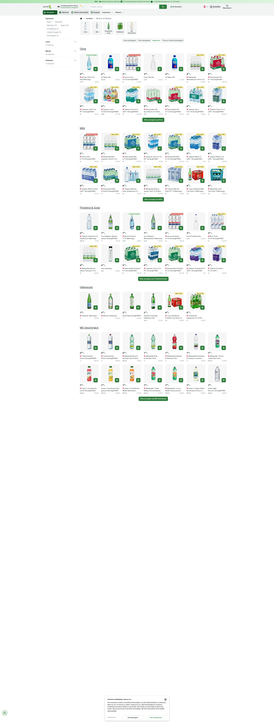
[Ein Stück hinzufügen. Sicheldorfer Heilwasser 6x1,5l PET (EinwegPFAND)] (202, 307)
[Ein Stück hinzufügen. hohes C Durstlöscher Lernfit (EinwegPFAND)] (95, 380)
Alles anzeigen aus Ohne (153, 120)
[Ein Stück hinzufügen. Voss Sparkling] (117, 260)
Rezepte (96, 12)
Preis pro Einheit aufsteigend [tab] (172, 40)
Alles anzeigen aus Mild (153, 199)
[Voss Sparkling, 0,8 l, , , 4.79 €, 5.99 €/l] (110, 254)
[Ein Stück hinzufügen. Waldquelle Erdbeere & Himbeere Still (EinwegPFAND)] (181, 348)
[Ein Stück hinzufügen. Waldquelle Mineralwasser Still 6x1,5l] (202, 69)
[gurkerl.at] (81, 18)
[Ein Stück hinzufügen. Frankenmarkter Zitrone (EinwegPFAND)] (95, 348)
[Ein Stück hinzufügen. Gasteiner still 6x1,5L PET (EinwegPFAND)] (95, 101)
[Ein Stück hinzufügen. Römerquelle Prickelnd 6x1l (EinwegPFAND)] (138, 260)
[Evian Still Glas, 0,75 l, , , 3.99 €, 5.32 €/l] (153, 62)
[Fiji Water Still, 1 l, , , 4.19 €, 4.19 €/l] (174, 62)
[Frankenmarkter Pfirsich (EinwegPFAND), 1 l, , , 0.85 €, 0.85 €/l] (110, 341)
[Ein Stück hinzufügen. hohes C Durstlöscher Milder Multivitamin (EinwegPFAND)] (138, 380)
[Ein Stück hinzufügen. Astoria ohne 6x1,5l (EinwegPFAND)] (138, 69)
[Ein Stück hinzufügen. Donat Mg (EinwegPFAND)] (138, 307)
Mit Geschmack (89, 327)
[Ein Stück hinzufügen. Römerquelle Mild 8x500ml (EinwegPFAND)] (117, 181)
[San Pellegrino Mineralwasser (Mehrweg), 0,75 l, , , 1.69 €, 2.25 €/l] (153, 221)
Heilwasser (86, 287)
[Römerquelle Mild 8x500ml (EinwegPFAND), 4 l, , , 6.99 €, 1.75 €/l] (110, 174)
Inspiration (106, 12)
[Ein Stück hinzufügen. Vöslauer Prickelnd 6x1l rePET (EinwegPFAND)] (202, 260)
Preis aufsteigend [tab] (130, 40)
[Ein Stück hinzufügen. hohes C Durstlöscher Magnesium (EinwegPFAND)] (117, 380)
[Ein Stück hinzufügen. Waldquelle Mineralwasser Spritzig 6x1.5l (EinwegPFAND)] (95, 260)
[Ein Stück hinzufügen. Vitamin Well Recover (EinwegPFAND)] (224, 380)
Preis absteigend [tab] (144, 40)
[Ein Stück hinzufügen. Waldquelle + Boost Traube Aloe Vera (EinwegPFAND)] (224, 348)
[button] (215, 6)
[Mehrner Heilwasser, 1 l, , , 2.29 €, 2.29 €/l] (110, 301)
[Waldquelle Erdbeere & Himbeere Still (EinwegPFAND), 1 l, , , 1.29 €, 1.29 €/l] (174, 341)
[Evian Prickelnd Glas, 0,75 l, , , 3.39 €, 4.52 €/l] (196, 221)
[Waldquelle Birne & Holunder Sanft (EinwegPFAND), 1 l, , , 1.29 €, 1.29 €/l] (153, 341)
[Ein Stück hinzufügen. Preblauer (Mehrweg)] (95, 307)
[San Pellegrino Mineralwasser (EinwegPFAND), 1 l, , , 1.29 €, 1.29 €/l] (110, 221)
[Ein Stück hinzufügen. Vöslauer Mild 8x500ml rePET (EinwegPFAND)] (95, 181)
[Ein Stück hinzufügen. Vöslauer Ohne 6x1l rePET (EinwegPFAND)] (138, 101)
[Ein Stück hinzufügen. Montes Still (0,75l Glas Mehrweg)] (95, 69)
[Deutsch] (205, 7)
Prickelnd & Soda (90, 207)
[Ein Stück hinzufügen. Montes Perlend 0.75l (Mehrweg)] (138, 228)
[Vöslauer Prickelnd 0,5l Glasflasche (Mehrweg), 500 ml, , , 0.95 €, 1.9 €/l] (89, 221)
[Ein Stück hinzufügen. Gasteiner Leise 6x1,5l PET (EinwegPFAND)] (160, 148)
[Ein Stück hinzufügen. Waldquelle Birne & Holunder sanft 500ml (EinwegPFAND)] (138, 348)
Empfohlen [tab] (156, 40)
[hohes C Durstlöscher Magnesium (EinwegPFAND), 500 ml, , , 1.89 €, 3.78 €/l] (110, 373)
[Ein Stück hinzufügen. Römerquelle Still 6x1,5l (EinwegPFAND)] (181, 101)
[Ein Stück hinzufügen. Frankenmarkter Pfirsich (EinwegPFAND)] (117, 348)
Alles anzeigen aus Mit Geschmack (153, 399)
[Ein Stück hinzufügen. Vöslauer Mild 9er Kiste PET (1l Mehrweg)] (181, 181)
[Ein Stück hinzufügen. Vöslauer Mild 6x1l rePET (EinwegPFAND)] (202, 148)
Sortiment (50, 12)
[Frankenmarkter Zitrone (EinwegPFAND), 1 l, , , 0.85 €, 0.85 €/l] (89, 341)
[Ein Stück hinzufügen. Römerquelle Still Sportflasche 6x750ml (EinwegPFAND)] (160, 101)
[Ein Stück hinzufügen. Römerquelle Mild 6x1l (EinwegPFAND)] (138, 148)
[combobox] (124, 7)
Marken (118, 12)
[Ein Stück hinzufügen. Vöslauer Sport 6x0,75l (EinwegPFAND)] (202, 101)
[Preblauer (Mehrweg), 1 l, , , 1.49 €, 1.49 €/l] (89, 301)
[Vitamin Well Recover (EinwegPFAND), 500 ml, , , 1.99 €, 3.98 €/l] (217, 373)
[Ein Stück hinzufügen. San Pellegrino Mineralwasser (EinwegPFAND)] (117, 228)
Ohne (83, 48)
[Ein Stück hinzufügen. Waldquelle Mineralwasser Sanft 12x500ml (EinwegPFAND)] (160, 181)
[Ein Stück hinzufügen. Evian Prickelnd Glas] (202, 228)
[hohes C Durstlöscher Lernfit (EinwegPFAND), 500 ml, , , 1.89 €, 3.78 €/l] (89, 373)
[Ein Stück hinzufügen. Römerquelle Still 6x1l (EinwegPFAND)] (224, 69)
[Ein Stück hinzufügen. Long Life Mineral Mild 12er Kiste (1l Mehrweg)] (202, 181)
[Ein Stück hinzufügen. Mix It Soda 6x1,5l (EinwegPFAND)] (224, 228)
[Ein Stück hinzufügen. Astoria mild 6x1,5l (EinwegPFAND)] (95, 148)
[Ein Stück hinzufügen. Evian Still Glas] (160, 69)
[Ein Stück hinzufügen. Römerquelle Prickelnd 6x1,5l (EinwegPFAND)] (181, 260)
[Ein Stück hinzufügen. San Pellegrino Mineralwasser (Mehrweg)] (160, 228)
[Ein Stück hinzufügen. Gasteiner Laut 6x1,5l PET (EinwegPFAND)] (160, 260)
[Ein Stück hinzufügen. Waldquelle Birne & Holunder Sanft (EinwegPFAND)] (160, 348)
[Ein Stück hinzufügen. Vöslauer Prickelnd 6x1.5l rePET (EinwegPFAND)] (224, 260)
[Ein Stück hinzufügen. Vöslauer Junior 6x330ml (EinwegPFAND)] (117, 101)
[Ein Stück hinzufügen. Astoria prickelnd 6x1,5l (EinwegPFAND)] (181, 228)
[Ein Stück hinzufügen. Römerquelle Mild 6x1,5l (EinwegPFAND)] (181, 148)
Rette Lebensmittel (81, 12)
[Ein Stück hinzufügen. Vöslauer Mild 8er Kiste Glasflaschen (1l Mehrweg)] (138, 181)
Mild (82, 128)
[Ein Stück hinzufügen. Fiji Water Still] (117, 69)
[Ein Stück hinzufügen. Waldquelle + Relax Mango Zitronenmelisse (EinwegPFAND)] (160, 380)
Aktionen (65, 12)
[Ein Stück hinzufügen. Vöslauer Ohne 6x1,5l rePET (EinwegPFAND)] (224, 101)
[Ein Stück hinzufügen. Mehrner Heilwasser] (117, 307)
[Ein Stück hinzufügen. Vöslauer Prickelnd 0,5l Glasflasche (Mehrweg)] (95, 228)
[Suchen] (163, 7)
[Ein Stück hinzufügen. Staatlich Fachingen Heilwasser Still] (160, 307)
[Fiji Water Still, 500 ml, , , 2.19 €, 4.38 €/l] (110, 62)
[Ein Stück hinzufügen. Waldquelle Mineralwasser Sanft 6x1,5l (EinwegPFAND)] (117, 148)
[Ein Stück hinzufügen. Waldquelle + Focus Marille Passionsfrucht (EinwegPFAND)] (181, 380)
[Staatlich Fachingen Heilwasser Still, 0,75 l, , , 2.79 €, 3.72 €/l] (153, 301)
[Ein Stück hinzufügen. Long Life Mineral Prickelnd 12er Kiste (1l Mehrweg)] (181, 307)
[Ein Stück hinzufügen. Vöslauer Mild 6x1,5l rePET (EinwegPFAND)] (224, 148)
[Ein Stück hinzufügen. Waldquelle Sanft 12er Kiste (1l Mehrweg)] (224, 181)
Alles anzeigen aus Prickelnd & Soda (153, 279)
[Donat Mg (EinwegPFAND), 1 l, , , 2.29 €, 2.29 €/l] (132, 301)
